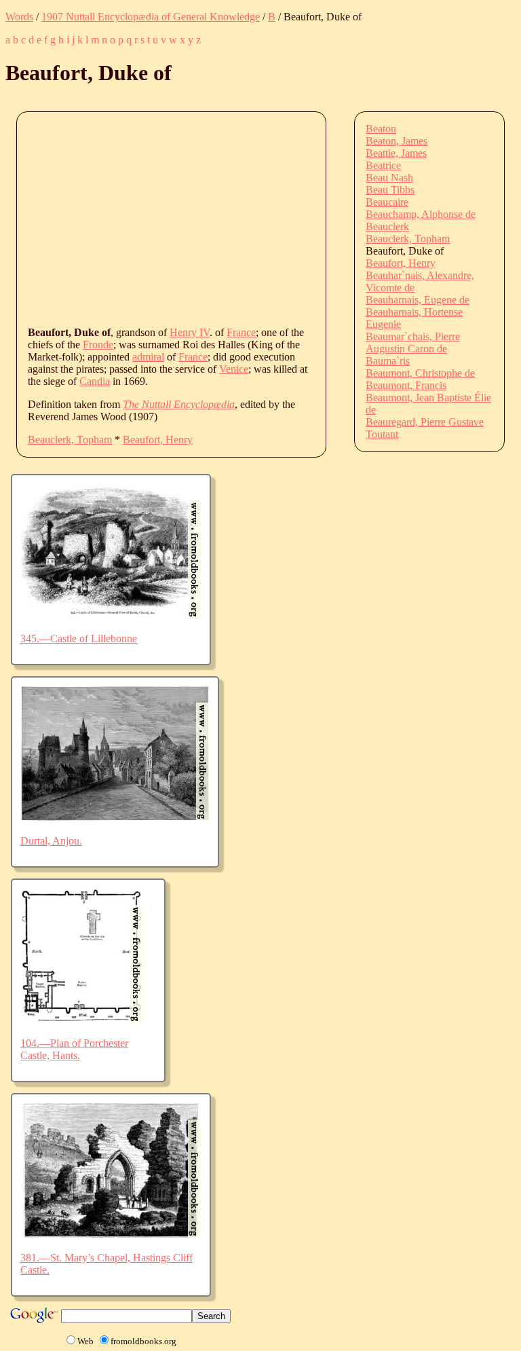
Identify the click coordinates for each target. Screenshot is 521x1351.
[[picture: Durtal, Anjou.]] (115, 817)
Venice (233, 369)
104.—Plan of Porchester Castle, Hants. (74, 1049)
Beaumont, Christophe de (420, 373)
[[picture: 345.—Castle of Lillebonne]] (110, 615)
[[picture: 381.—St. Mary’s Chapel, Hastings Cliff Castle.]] (110, 1234)
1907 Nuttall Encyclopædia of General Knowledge (150, 16)
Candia (94, 381)
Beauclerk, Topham (70, 439)
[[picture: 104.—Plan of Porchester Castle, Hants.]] (81, 1020)
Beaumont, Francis (406, 385)
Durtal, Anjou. (51, 841)
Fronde (98, 344)
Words (19, 16)
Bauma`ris (388, 361)
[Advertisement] (274, 218)
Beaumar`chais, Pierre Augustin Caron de (413, 342)
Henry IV (190, 332)
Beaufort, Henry (158, 439)
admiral (148, 357)
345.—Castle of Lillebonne (78, 638)
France (241, 332)
